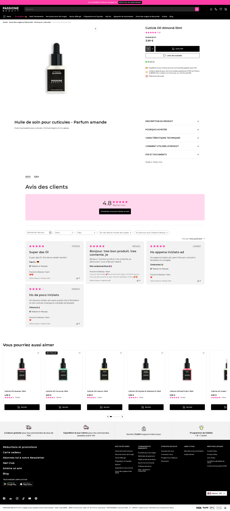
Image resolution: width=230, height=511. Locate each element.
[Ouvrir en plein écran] (95, 28)
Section (130, 434)
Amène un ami (12, 468)
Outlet (164, 16)
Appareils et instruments (123, 16)
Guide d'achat (189, 454)
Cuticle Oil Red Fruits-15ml (181, 391)
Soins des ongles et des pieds (147, 16)
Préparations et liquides (93, 16)
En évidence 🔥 (21, 16)
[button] (107, 416)
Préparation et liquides (123, 461)
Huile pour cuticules (42, 22)
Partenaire (165, 461)
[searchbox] (36, 232)
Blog (171, 16)
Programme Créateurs (169, 458)
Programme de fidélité (201, 433)
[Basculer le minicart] (225, 9)
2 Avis (224, 397)
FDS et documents (156, 154)
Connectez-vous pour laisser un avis (115, 211)
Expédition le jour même (76, 433)
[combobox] (111, 9)
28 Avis (58, 397)
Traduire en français (39, 266)
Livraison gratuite (12, 433)
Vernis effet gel (75, 16)
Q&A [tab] (36, 176)
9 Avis (141, 397)
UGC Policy (211, 458)
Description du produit (159, 121)
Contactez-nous (167, 454)
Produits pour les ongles (147, 452)
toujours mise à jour (151, 434)
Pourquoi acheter (156, 129)
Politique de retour (145, 466)
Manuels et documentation (194, 451)
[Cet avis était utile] (77, 278)
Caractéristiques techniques (162, 138)
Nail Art (117, 464)
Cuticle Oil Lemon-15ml (97, 391)
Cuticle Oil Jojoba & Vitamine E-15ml (144, 391)
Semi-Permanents (36, 16)
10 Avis (17, 397)
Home (5, 22)
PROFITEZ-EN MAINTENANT (130, 2)
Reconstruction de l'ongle (56, 16)
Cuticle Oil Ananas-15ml (15, 391)
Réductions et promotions (20, 447)
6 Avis (100, 397)
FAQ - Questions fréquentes (144, 470)
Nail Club (8, 463)
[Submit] (197, 9)
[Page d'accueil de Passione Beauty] (11, 9)
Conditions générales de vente (215, 461)
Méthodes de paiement (146, 456)
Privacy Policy (212, 454)
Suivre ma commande (146, 463)
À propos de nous (167, 451)
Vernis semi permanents (124, 451)
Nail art (108, 16)
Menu (9, 16)
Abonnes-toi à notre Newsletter (23, 457)
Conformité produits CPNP (217, 466)
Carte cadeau (12, 452)
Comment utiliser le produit (162, 146)
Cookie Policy (212, 451)
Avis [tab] (28, 176)
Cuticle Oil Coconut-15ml (57, 391)
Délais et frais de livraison (147, 459)
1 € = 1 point (201, 435)
